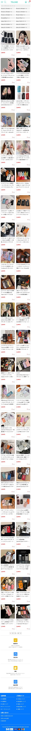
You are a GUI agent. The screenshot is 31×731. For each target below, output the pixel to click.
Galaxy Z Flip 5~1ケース (6, 21)
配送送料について (22, 701)
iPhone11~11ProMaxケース (6, 14)
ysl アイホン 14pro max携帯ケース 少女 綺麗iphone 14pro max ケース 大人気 (7, 292)
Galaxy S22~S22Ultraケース (21, 24)
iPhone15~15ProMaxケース (6, 8)
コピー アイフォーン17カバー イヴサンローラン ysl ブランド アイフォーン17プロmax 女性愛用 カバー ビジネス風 (7, 513)
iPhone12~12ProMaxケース (21, 11)
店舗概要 (4, 699)
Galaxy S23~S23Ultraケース (6, 24)
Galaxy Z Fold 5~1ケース (21, 21)
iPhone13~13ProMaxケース (6, 11)
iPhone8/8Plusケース (5, 18)
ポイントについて (6, 706)
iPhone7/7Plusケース (20, 18)
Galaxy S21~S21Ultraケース (6, 27)
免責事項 (4, 701)
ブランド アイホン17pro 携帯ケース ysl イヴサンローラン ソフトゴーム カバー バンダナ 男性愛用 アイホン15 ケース (7, 541)
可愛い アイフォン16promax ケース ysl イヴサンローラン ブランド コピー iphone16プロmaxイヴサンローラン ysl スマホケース (7, 132)
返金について (21, 704)
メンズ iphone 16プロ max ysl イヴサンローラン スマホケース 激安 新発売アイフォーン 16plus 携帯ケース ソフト (23, 159)
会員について (5, 704)
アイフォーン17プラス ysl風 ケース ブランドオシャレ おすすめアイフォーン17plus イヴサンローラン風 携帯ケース (7, 458)
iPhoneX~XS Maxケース (20, 14)
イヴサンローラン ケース (9, 6)
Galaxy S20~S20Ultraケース (21, 27)
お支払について (21, 699)
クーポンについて (6, 709)
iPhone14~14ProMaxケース (21, 8)
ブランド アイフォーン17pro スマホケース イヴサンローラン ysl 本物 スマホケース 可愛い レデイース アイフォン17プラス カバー (23, 431)
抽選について (21, 709)
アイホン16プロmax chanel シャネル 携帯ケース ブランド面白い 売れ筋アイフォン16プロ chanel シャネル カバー (23, 77)
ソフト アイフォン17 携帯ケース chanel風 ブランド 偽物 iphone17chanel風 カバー (23, 402)
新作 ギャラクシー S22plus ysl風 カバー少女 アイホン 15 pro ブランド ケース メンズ (23, 185)
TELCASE (14, 2)
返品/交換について (22, 706)
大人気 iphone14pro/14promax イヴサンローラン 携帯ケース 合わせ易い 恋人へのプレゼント (23, 376)
